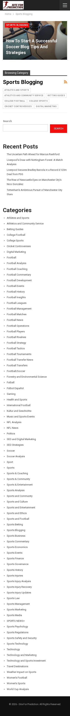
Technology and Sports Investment (26, 660)
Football (11, 257)
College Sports (38, 101)
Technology (13, 649)
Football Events (15, 286)
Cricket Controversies (18, 106)
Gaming (11, 393)
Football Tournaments (19, 354)
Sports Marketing (16, 609)
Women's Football (17, 677)
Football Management (19, 308)
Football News (15, 319)
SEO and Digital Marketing (21, 439)
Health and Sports (17, 399)
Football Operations (18, 325)
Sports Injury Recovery (19, 586)
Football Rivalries (16, 337)
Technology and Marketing (22, 655)
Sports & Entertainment (20, 484)
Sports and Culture (17, 501)
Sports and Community (19, 496)
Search (7, 121)
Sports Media (14, 615)
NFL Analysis (14, 422)
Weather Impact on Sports (21, 672)
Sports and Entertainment (21, 507)
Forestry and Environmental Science (27, 376)
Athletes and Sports (16, 90)
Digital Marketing (46, 106)
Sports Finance (15, 558)
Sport (10, 462)
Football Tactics (16, 348)
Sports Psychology (17, 626)
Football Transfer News (20, 359)
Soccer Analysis (16, 456)
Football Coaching (17, 269)
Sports (10, 467)
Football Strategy (16, 342)
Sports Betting (15, 524)
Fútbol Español (15, 388)
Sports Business (16, 535)
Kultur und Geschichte (19, 410)
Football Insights (16, 297)
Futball (10, 382)
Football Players (16, 331)
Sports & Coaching (17, 473)
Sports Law (13, 598)
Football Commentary (19, 274)
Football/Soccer (16, 371)
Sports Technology (17, 643)
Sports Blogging (17, 25)
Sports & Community (18, 479)
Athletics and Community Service (23, 95)
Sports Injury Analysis (19, 581)
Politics (11, 433)
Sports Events (14, 552)
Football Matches (16, 314)
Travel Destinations (17, 666)
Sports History (15, 569)
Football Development (19, 280)
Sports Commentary (18, 541)
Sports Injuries (15, 575)
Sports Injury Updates (19, 592)
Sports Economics (17, 547)
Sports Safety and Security (22, 638)
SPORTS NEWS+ (16, 620)
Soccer (11, 450)
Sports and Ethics (17, 513)
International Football (19, 405)
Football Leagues (16, 303)
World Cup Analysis (18, 689)
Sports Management (18, 603)
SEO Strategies (15, 444)
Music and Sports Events (21, 416)
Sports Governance (17, 564)
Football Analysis (16, 263)
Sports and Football (18, 518)
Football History (16, 291)
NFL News (12, 427)
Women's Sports (16, 683)
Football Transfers (17, 365)
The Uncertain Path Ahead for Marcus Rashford (33, 154)
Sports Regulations (17, 632)
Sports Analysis (15, 490)
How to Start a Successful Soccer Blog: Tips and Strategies (31, 46)
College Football (14, 101)
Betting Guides (56, 95)
